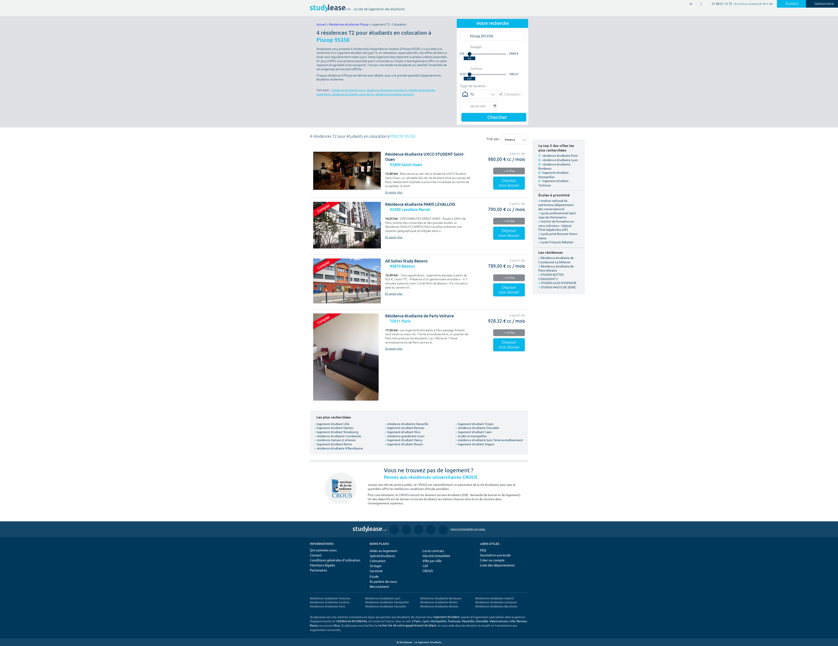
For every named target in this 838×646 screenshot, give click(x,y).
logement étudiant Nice (402, 432)
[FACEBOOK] (394, 529)
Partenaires (318, 570)
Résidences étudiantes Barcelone (496, 606)
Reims (314, 625)
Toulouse (454, 621)
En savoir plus (393, 192)
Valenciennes (498, 621)
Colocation (512, 94)
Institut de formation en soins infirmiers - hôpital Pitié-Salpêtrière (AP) (556, 225)
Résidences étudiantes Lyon (382, 598)
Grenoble (482, 621)
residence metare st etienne (335, 440)
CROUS (427, 571)
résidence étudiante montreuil (386, 90)
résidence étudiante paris (348, 90)
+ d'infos (509, 171)
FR (687, 4)
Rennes (522, 621)
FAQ (483, 550)
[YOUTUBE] (418, 529)
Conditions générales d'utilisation (335, 560)
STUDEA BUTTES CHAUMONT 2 (551, 276)
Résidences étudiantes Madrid (494, 598)
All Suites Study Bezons (406, 261)
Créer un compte (492, 560)
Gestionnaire (824, 4)
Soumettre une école (495, 555)
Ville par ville (431, 561)
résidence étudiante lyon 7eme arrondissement (489, 440)
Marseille (468, 621)
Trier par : (493, 139)
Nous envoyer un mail (462, 529)
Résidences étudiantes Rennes (439, 606)
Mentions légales (322, 565)
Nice (336, 625)
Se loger (376, 566)
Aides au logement (383, 551)
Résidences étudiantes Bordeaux (441, 598)
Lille (512, 621)
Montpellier (438, 621)
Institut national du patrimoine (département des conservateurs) (556, 205)
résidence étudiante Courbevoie (337, 436)
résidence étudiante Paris (560, 155)
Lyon (425, 621)
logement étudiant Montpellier (553, 174)
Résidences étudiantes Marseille (385, 606)
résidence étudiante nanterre (394, 94)
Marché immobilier (436, 556)
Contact (316, 555)
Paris (417, 621)
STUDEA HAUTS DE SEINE (558, 287)
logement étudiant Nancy (403, 440)
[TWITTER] (431, 529)
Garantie (376, 571)
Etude (374, 576)
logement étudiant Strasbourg (336, 432)
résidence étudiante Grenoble (477, 428)
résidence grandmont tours (404, 436)
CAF (425, 566)
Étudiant (792, 4)
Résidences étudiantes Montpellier (387, 602)
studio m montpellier (471, 436)
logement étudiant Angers (474, 444)
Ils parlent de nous (383, 581)
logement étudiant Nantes (333, 428)
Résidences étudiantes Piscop (349, 24)
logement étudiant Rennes (404, 428)
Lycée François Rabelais (557, 242)
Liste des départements (497, 565)
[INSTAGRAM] (406, 529)
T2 (472, 94)
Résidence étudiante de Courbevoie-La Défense (556, 260)
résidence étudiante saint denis (352, 94)
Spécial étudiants (382, 556)
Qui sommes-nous (323, 550)
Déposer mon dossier (509, 183)
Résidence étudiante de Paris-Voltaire (419, 315)
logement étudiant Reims (333, 444)
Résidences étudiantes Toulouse (330, 598)
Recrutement (379, 586)
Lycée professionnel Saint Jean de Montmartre (557, 215)
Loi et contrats (433, 551)
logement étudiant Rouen (404, 444)
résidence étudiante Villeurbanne (338, 448)
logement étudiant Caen (473, 432)
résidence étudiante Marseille (406, 424)
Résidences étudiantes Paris (327, 606)
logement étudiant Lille (331, 424)
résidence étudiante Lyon (560, 160)
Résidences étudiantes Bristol (439, 602)
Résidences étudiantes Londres (329, 602)
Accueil (321, 24)
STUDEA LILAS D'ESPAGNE (559, 283)
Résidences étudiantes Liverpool (496, 602)
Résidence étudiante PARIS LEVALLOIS (420, 204)
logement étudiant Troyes (474, 424)
